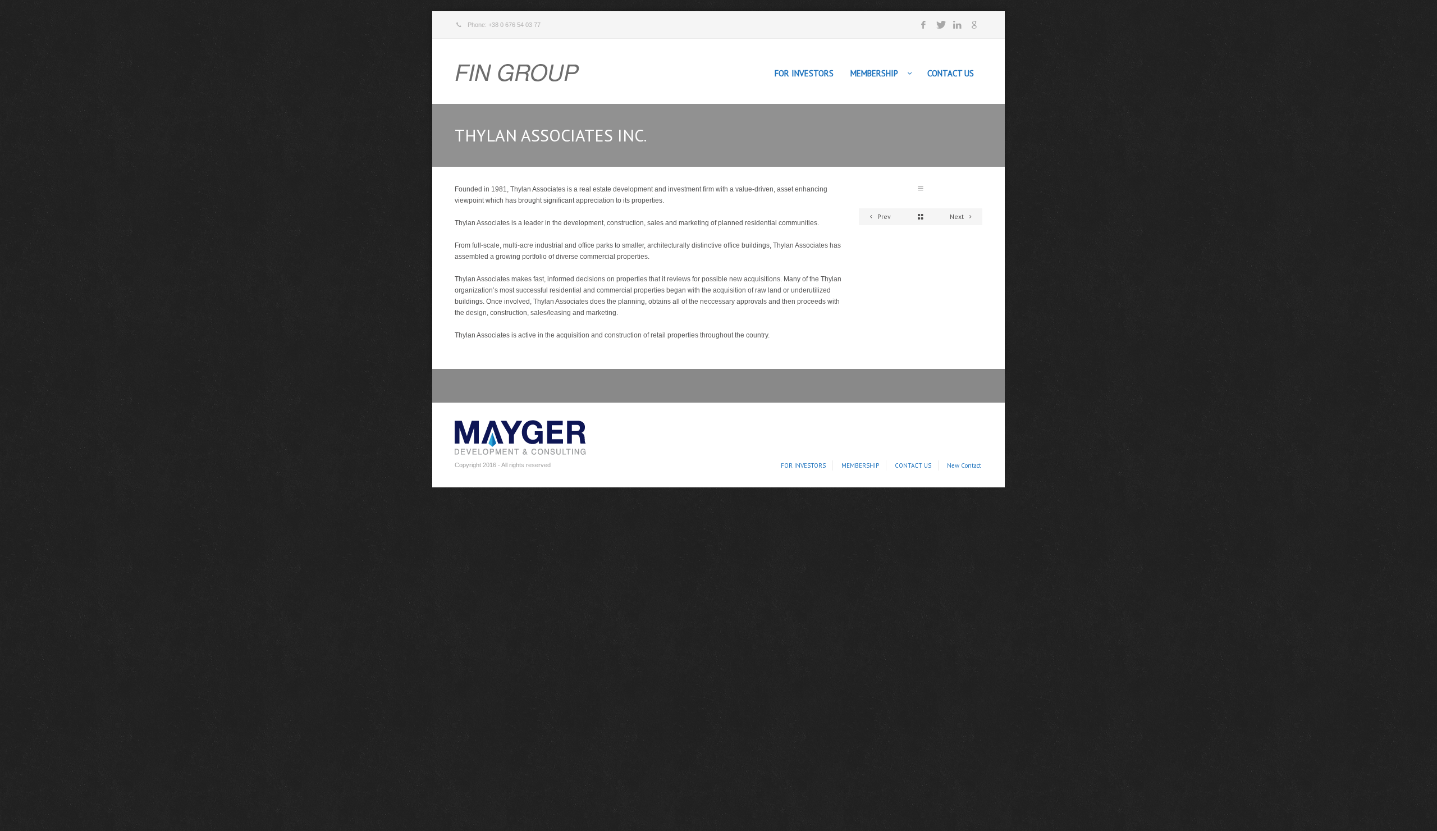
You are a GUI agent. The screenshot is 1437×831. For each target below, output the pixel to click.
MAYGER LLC (517, 436)
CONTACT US (950, 73)
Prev (883, 216)
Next (957, 216)
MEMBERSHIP (874, 73)
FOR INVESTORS (804, 73)
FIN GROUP (517, 71)
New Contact (964, 465)
